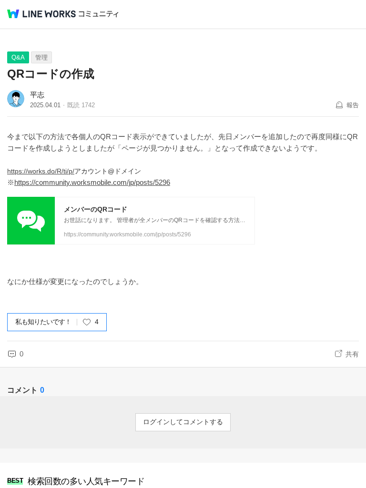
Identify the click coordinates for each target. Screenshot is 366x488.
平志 (37, 95)
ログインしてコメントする (183, 422)
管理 (41, 57)
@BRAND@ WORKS (41, 14)
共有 (352, 354)
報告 (352, 105)
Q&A (18, 57)
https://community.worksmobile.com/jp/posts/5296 (92, 182)
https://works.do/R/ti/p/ (40, 171)
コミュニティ (99, 14)
